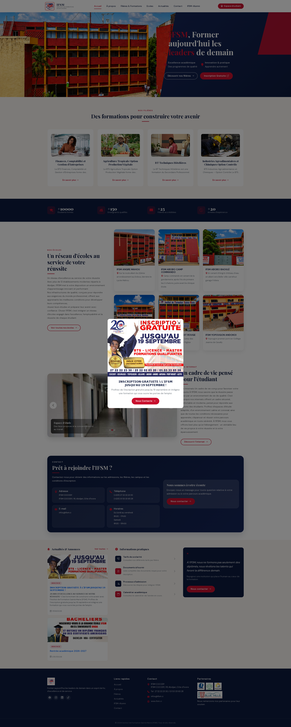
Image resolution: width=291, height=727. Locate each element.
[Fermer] (179, 323)
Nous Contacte (144, 401)
